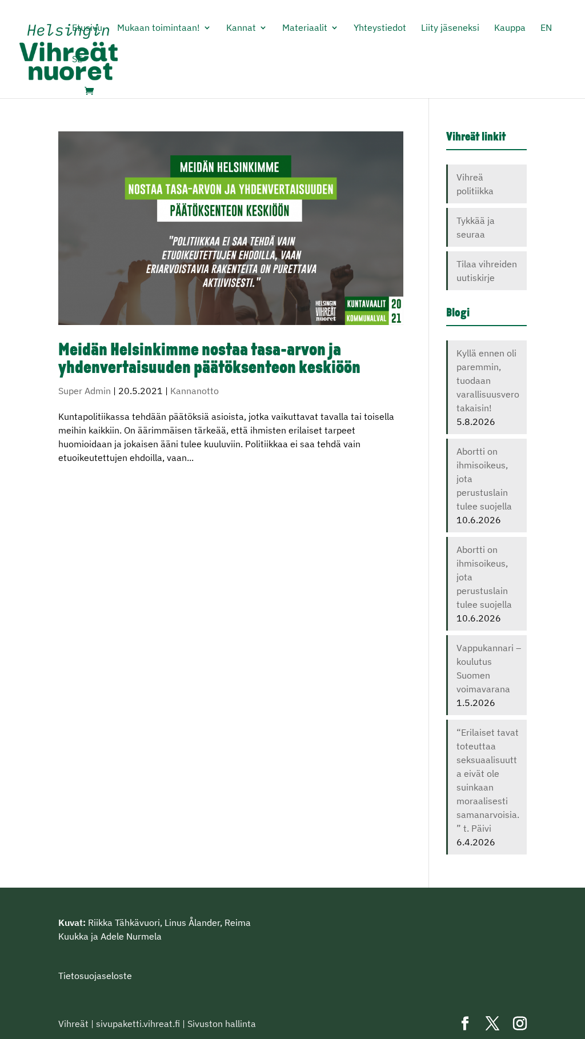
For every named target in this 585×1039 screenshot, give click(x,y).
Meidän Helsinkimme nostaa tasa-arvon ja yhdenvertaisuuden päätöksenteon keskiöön (209, 360)
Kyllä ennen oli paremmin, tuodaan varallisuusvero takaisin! (487, 380)
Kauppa (510, 28)
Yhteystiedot (380, 28)
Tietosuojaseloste (95, 975)
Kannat (241, 28)
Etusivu (87, 28)
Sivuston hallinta (221, 1023)
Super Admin (84, 390)
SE (77, 60)
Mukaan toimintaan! (158, 28)
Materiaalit (304, 28)
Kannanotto (194, 390)
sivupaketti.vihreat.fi (138, 1023)
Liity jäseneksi (450, 28)
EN (546, 28)
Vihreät (73, 1023)
